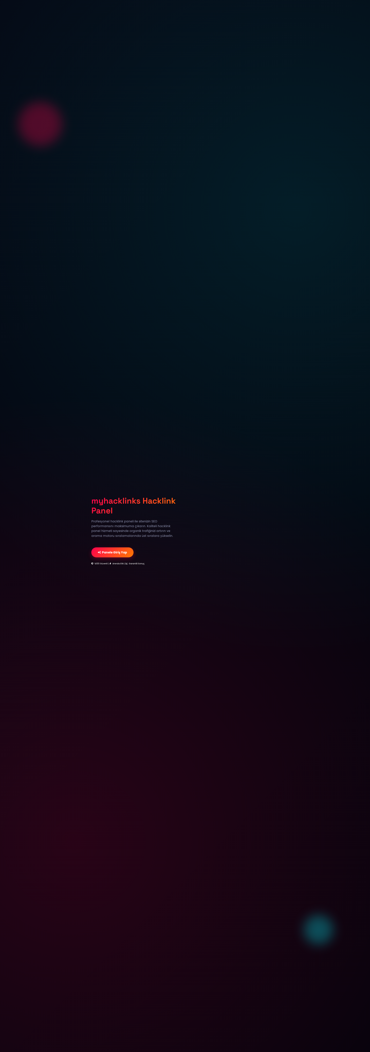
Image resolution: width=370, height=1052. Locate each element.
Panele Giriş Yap (114, 552)
